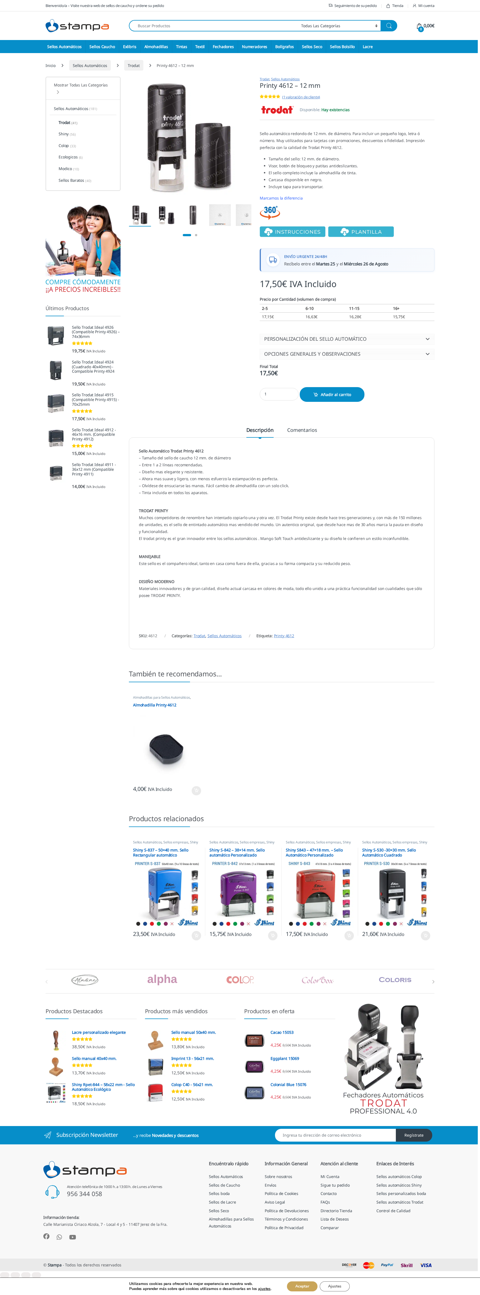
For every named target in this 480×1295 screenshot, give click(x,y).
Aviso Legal (275, 1202)
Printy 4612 (284, 635)
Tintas (181, 46)
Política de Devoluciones (287, 1210)
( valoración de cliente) (301, 96)
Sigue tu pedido (335, 1185)
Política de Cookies (281, 1193)
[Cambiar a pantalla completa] (15, 1275)
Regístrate (414, 1135)
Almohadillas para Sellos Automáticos (161, 697)
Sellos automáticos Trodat (399, 1202)
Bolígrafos (284, 46)
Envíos (270, 1185)
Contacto (329, 1193)
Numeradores (254, 46)
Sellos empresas (175, 842)
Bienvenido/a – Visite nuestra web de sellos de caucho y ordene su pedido (105, 5)
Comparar (330, 1227)
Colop (67, 145)
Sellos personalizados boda (401, 1193)
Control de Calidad (393, 1210)
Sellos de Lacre (222, 1202)
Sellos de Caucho (224, 1185)
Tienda (397, 5)
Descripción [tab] (260, 430)
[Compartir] (26, 1275)
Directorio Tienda (336, 1210)
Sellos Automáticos (64, 46)
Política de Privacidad (284, 1227)
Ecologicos (71, 157)
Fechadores (223, 46)
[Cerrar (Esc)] (36, 1275)
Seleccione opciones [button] (191, 791)
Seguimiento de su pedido (355, 5)
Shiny (194, 842)
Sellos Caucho (102, 46)
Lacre (367, 46)
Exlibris (129, 46)
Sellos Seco (312, 46)
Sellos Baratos (75, 180)
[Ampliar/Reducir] (4, 1275)
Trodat (133, 65)
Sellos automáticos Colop (399, 1176)
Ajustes (334, 1286)
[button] (347, 339)
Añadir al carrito (336, 394)
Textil (200, 46)
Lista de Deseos (335, 1219)
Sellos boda (219, 1193)
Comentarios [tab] (302, 430)
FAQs (325, 1202)
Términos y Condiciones (286, 1219)
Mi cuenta (426, 5)
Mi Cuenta (330, 1176)
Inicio (51, 65)
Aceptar (302, 1286)
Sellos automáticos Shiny (399, 1185)
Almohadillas (156, 46)
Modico (69, 168)
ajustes (264, 1288)
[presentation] (433, 982)
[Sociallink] (46, 1236)
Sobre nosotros (278, 1176)
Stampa (55, 1264)
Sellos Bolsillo (342, 46)
